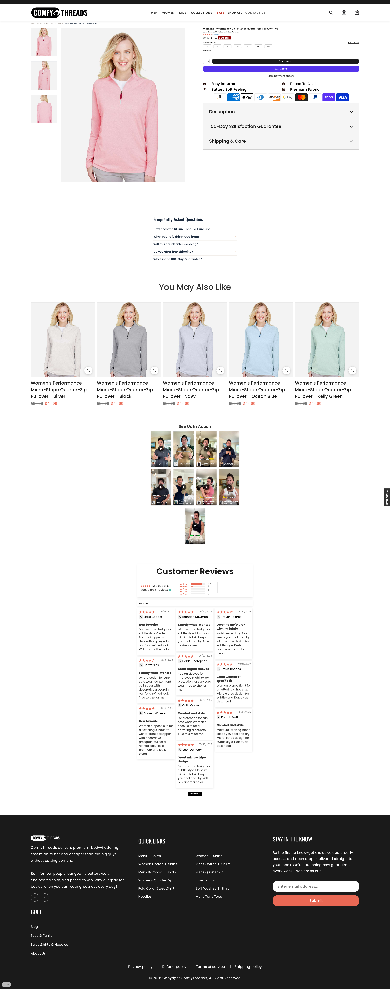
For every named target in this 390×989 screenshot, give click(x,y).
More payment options (281, 76)
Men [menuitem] (154, 13)
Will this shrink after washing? (195, 244)
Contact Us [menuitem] (255, 13)
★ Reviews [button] (387, 497)
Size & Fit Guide (353, 43)
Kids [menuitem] (182, 13)
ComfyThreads (194, 978)
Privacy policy (140, 966)
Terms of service (210, 966)
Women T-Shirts (209, 856)
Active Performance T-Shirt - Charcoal (208, 502)
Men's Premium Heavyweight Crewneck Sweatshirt (186, 501)
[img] (147, 612)
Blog (34, 926)
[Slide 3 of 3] (44, 109)
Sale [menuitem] (220, 13)
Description (222, 112)
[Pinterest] (45, 897)
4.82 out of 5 (160, 586)
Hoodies (145, 896)
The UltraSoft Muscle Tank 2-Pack (231, 502)
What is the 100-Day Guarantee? (195, 259)
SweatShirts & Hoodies (49, 944)
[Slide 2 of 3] (44, 75)
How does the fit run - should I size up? (195, 229)
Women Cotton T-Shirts (157, 864)
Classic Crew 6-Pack (163, 502)
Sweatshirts (205, 880)
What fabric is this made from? (195, 237)
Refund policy (174, 966)
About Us (38, 953)
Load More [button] (194, 793)
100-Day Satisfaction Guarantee (245, 126)
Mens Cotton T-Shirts (213, 864)
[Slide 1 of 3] (44, 42)
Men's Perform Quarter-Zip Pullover (231, 464)
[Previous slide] (37, 339)
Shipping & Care (227, 141)
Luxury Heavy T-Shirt (162, 464)
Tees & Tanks (41, 935)
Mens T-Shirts (149, 856)
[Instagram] (35, 897)
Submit (316, 900)
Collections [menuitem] (201, 13)
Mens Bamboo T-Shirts (157, 872)
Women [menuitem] (168, 13)
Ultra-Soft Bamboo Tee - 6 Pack (185, 464)
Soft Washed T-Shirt (212, 888)
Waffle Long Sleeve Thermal (207, 464)
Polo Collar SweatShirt (156, 888)
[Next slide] (89, 339)
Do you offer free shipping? (195, 252)
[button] (207, 34)
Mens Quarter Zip (210, 872)
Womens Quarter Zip (155, 880)
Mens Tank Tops (209, 896)
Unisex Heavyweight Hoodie (196, 541)
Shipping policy (248, 966)
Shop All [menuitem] (235, 13)
